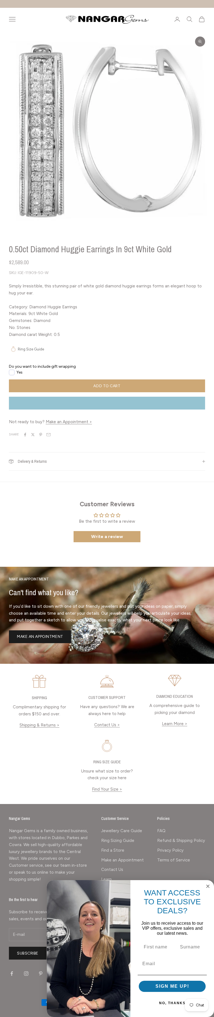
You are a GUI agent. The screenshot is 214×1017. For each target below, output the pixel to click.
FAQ (161, 830)
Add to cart (106, 386)
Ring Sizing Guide (117, 840)
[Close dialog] (208, 886)
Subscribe (27, 953)
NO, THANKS (172, 1003)
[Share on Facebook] (25, 434)
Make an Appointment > (69, 421)
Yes (19, 372)
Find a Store (112, 850)
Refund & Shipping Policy (181, 840)
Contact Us (112, 869)
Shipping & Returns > (39, 725)
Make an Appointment (40, 636)
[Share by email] (48, 434)
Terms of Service (173, 860)
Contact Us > (107, 724)
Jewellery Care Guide (121, 830)
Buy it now (107, 403)
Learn (106, 879)
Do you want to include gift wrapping (42, 366)
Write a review (107, 536)
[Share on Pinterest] (40, 434)
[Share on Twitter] (33, 434)
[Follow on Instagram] (26, 973)
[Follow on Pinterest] (40, 973)
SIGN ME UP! (172, 986)
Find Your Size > (107, 789)
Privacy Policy (170, 850)
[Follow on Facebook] (11, 973)
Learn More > (174, 723)
